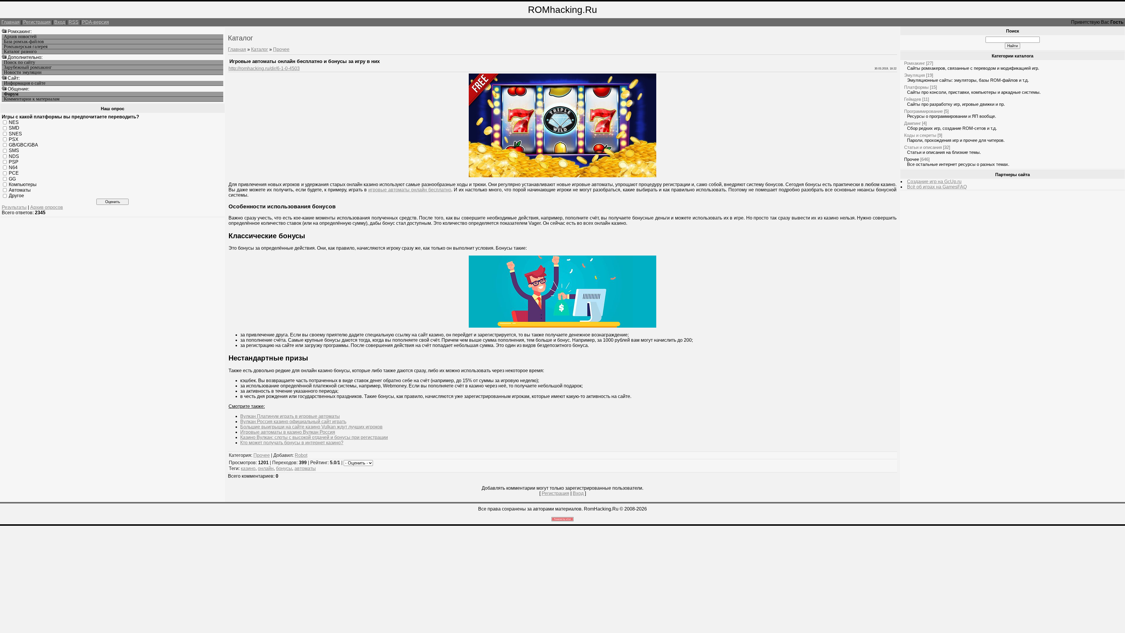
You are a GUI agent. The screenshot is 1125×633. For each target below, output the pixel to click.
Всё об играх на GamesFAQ (937, 186)
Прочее (281, 49)
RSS (74, 22)
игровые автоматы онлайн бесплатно (409, 189)
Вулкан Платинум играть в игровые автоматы (290, 416)
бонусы (284, 468)
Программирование (923, 111)
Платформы (916, 87)
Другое (16, 195)
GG (12, 178)
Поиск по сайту (19, 62)
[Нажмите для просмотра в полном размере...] (562, 175)
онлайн (266, 468)
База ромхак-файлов (24, 41)
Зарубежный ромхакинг (28, 67)
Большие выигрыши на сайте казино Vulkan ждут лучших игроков (311, 426)
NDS (14, 156)
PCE (14, 173)
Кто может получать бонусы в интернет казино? (291, 442)
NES (14, 122)
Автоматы (20, 190)
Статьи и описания (923, 147)
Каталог (259, 49)
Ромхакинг (914, 63)
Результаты (14, 207)
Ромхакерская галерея (25, 46)
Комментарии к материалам (31, 99)
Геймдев (912, 99)
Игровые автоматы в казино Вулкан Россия (287, 432)
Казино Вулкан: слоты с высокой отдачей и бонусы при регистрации (314, 437)
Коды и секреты (920, 135)
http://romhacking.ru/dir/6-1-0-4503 (264, 68)
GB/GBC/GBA (23, 144)
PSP (13, 161)
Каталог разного (20, 51)
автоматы (305, 468)
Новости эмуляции (23, 72)
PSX (13, 139)
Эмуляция (914, 75)
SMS (14, 150)
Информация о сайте (24, 83)
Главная (10, 22)
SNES (15, 133)
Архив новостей (20, 36)
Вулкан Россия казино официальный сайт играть (293, 421)
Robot (301, 455)
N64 (13, 167)
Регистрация (37, 22)
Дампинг (912, 123)
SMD (14, 127)
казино (248, 468)
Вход (59, 22)
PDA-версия (95, 22)
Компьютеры (23, 184)
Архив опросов (46, 207)
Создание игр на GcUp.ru (934, 181)
